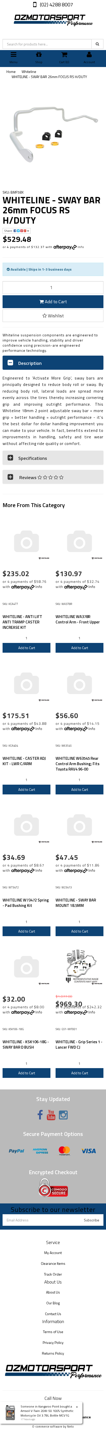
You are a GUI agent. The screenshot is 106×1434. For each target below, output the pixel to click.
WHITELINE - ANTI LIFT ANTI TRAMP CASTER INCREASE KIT (22, 622)
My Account (53, 1252)
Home (11, 71)
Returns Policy (53, 1353)
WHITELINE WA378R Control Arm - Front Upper (78, 619)
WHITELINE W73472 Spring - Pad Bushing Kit (26, 902)
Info (81, 246)
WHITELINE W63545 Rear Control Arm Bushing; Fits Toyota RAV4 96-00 (78, 763)
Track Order (53, 1274)
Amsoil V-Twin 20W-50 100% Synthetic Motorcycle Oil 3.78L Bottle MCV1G (47, 1413)
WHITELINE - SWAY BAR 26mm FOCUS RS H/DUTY (49, 76)
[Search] (97, 44)
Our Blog (53, 1303)
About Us (53, 1292)
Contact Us (53, 1313)
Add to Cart (55, 301)
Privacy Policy (53, 1342)
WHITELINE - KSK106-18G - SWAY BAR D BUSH (26, 1044)
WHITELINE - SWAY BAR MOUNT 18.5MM (76, 902)
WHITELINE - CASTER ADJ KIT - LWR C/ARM (24, 761)
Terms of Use (53, 1331)
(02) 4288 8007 (56, 4)
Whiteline (29, 71)
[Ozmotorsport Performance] (53, 19)
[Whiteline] (44, 558)
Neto (70, 1426)
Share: (9, 230)
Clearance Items (53, 1263)
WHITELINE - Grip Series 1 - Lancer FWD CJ (79, 1044)
